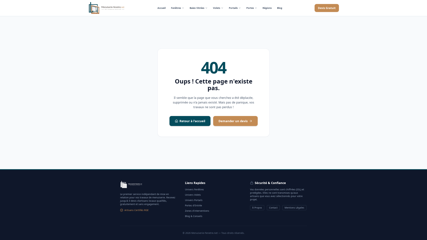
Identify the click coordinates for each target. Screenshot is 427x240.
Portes (250, 8)
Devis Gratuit (327, 8)
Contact (273, 207)
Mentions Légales (294, 207)
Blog (279, 8)
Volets (216, 8)
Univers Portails (193, 200)
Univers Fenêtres (194, 189)
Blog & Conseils (193, 216)
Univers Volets (193, 194)
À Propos (257, 207)
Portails (233, 8)
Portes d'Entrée (193, 205)
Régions (267, 8)
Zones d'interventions (197, 210)
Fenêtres (176, 8)
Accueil (161, 8)
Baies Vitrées (197, 8)
